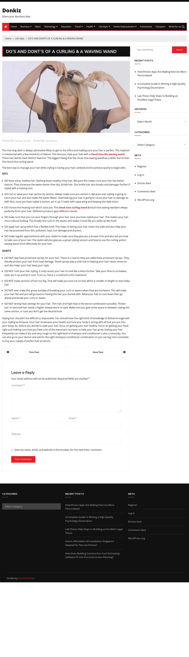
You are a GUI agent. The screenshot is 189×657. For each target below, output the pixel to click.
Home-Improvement (124, 26)
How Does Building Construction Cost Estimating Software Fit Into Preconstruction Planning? (92, 555)
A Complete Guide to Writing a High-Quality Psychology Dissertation (161, 85)
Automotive (146, 26)
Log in (140, 174)
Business (24, 26)
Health (89, 26)
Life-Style (103, 26)
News (38, 26)
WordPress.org (145, 199)
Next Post (98, 352)
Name (16, 418)
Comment (18, 385)
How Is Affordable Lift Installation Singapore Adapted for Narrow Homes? (89, 543)
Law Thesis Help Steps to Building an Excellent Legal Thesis (157, 97)
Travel (78, 26)
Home (14, 26)
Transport (160, 26)
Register (142, 166)
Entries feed (144, 183)
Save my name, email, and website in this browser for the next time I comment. (58, 449)
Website (16, 434)
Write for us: (175, 26)
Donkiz (11, 10)
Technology (50, 26)
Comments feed (146, 191)
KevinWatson (51, 140)
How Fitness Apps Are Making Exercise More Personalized (161, 73)
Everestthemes (26, 578)
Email (73, 418)
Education (66, 26)
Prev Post (34, 352)
